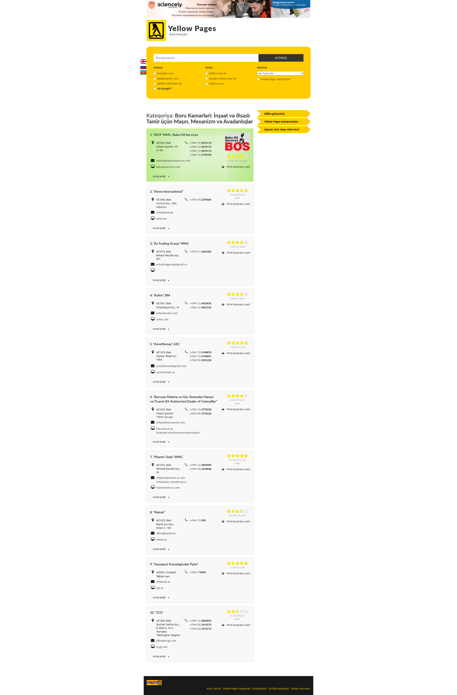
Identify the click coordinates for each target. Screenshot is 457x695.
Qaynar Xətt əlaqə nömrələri (281, 129)
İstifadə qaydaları (278, 688)
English (143, 61)
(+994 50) (200, 199)
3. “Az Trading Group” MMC (169, 243)
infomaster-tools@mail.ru (171, 482)
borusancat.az (164, 428)
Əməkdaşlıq (259, 688)
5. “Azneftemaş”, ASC (165, 344)
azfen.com (162, 319)
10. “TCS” (156, 612)
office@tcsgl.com (166, 640)
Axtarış (281, 58)
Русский (143, 67)
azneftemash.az (165, 372)
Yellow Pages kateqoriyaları (281, 121)
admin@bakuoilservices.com (173, 160)
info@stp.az (163, 581)
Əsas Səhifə (214, 688)
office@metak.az (166, 533)
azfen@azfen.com (166, 313)
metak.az (161, 539)
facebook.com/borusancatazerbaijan (178, 432)
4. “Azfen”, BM (160, 295)
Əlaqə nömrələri (301, 688)
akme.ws (161, 218)
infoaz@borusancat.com (170, 422)
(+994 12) (200, 142)
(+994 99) (200, 413)
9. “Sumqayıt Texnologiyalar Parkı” (174, 564)
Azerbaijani (143, 72)
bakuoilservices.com (168, 167)
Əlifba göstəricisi (274, 113)
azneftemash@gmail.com (171, 366)
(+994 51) (200, 251)
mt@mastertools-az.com (170, 477)
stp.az (159, 588)
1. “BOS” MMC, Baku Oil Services (174, 135)
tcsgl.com (161, 647)
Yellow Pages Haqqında (236, 688)
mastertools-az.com (168, 487)
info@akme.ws (165, 212)
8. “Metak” (157, 512)
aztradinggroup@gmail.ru (171, 264)
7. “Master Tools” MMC (166, 457)
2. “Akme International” (166, 191)
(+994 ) (198, 572)
